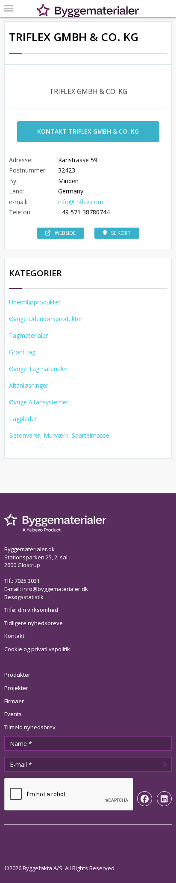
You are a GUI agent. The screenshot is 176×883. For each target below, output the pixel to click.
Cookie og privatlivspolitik (37, 649)
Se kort (121, 233)
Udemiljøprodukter (35, 302)
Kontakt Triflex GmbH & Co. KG (88, 131)
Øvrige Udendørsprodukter (45, 319)
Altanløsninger (28, 385)
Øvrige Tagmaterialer (38, 369)
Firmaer (14, 701)
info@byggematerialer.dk (55, 589)
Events (13, 714)
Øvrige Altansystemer (38, 402)
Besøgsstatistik (24, 597)
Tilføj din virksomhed (31, 610)
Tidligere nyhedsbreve (33, 623)
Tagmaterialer (28, 335)
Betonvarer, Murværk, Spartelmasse (59, 435)
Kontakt (14, 636)
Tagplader (23, 419)
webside (65, 233)
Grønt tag (22, 352)
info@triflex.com (80, 202)
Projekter (16, 688)
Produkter (17, 674)
